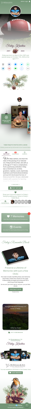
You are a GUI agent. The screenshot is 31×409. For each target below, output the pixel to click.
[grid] (15, 123)
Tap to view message (17, 332)
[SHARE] (21, 68)
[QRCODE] (3, 64)
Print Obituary (16, 188)
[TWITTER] (21, 64)
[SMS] (15, 68)
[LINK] (28, 68)
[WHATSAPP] (28, 64)
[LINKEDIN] (3, 68)
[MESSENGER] (15, 64)
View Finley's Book (15, 289)
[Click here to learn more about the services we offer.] (15, 366)
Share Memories (16, 372)
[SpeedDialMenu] (26, 404)
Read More (15, 184)
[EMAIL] (9, 68)
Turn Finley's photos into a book (15, 145)
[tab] (6, 153)
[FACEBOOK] (9, 64)
